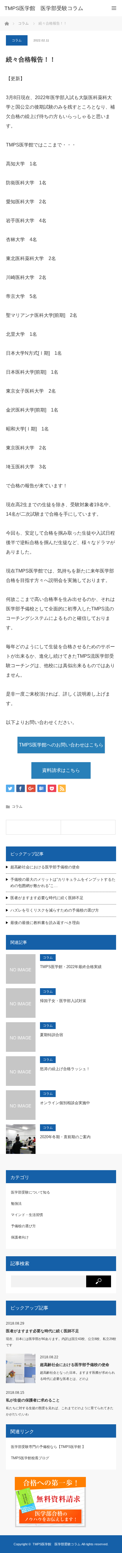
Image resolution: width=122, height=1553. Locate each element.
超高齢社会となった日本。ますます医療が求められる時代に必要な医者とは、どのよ (77, 1376)
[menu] (114, 8)
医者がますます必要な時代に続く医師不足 (47, 898)
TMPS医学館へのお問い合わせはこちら (61, 744)
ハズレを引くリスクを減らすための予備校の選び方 (54, 910)
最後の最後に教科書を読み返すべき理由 (45, 922)
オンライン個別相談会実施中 (65, 1103)
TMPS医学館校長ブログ (30, 1458)
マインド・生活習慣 (27, 1215)
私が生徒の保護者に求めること (33, 1400)
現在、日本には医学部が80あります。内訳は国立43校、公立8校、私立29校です (61, 1342)
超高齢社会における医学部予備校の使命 (45, 867)
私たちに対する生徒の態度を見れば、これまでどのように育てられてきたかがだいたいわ (59, 1411)
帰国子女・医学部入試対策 (63, 1001)
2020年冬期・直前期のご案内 (65, 1137)
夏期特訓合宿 (51, 1035)
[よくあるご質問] (88, 827)
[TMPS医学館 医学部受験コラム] (52, 8)
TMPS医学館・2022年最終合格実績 (71, 967)
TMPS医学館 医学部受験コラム (57, 1544)
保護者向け (20, 1237)
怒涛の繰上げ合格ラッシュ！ (65, 1069)
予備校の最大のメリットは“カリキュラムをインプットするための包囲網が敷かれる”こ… (62, 882)
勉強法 (16, 1204)
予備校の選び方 (23, 1226)
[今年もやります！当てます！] (33, 827)
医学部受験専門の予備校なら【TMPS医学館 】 (48, 1447)
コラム (17, 40)
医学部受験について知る (30, 1192)
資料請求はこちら (61, 770)
